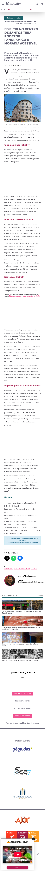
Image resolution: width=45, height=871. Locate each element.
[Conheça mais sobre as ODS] (22, 836)
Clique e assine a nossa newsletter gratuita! (24, 296)
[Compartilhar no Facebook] (20, 558)
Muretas (11, 10)
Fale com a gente (22, 701)
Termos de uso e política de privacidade (22, 723)
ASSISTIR (17, 867)
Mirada (32, 10)
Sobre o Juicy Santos (22, 708)
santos (34, 568)
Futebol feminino (22, 10)
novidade (8, 568)
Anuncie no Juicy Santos (22, 693)
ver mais (40, 595)
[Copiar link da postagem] (7, 558)
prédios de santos (22, 568)
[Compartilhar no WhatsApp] (13, 558)
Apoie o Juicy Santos (22, 716)
